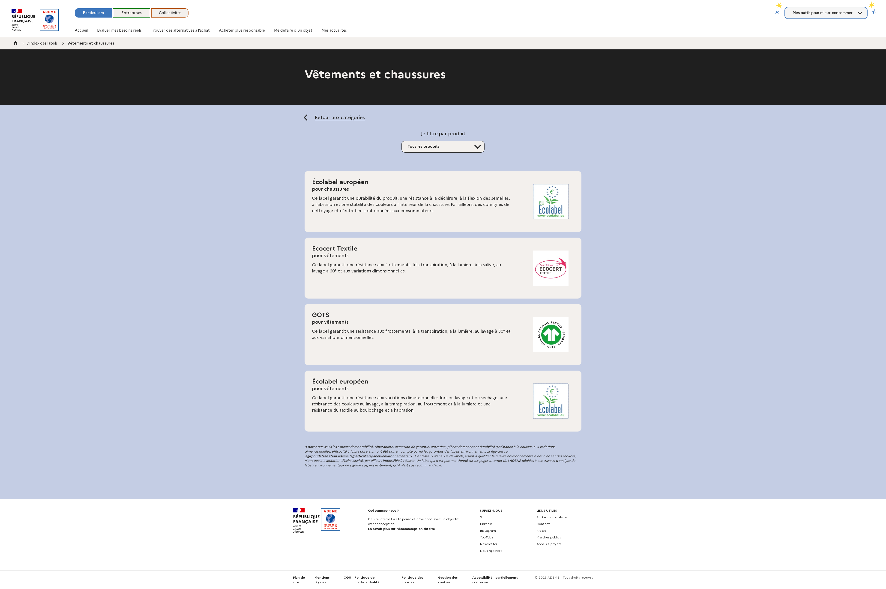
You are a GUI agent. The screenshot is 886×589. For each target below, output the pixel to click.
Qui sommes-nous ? (383, 510)
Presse (541, 531)
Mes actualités (334, 30)
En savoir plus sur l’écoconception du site (401, 529)
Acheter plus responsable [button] (242, 30)
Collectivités (170, 13)
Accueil (81, 30)
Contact (543, 524)
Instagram (488, 531)
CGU (347, 577)
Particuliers (93, 13)
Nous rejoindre (491, 551)
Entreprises (132, 13)
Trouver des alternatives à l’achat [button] (180, 30)
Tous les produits (423, 146)
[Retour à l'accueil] (49, 20)
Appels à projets (548, 544)
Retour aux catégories (340, 117)
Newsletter (488, 544)
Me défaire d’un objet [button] (293, 30)
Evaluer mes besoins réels (119, 30)
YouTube (486, 537)
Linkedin (486, 524)
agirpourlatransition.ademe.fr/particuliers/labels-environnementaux (358, 456)
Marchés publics (548, 537)
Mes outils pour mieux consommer (823, 13)
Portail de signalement (553, 517)
